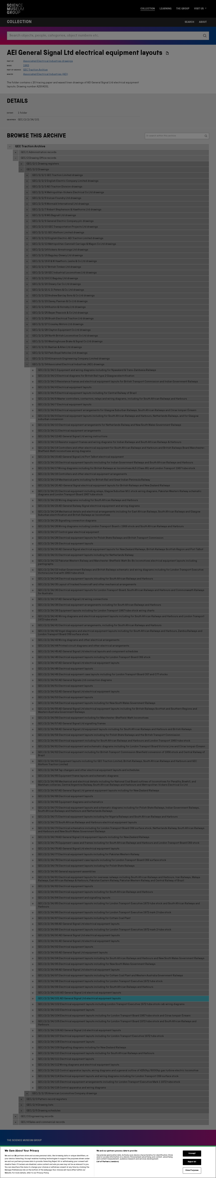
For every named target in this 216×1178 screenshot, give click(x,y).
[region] (108, 1162)
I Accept (192, 1153)
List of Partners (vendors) (108, 1162)
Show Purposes (192, 1170)
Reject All (192, 1162)
